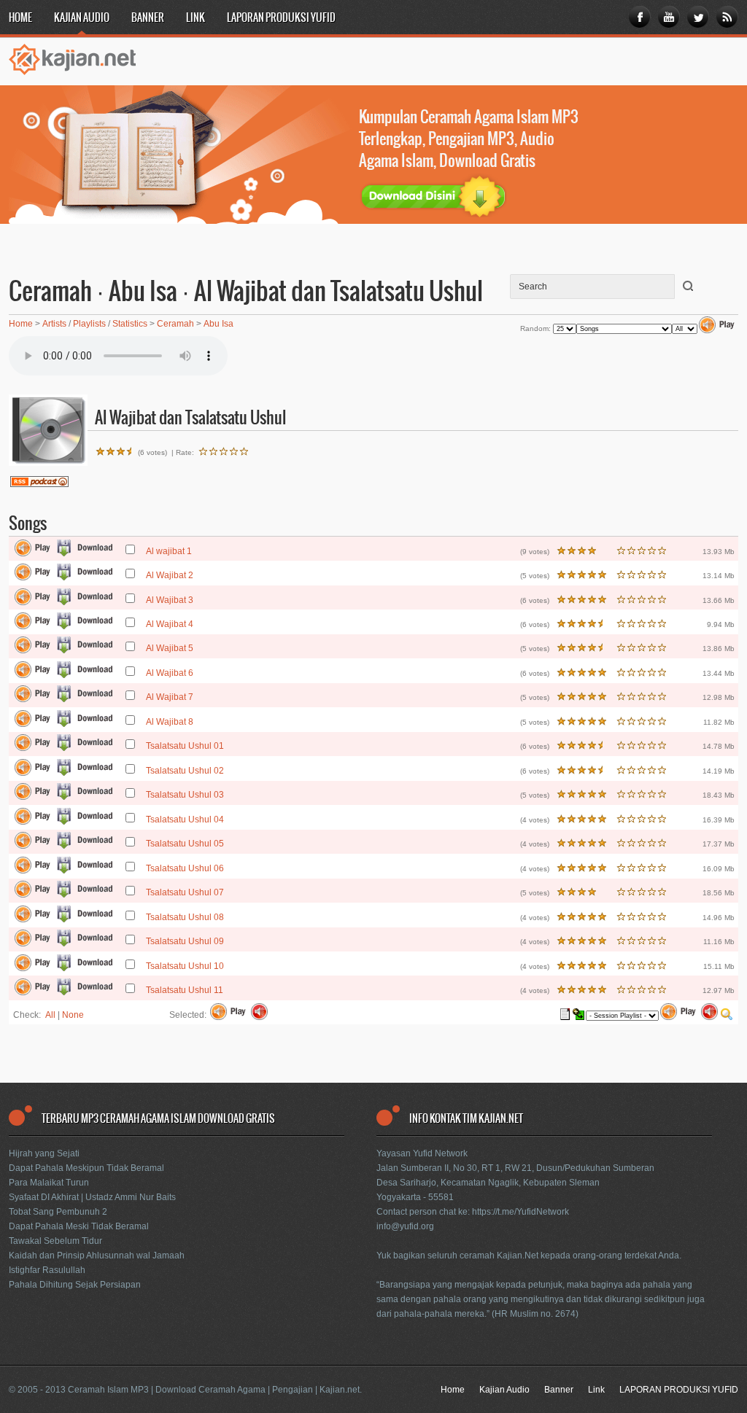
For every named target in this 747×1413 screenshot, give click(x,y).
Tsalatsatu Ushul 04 (185, 819)
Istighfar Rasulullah (47, 1270)
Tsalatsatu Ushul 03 (185, 795)
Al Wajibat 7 (169, 697)
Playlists (89, 324)
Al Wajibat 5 (169, 648)
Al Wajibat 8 (169, 722)
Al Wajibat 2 (169, 575)
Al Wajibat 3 (169, 600)
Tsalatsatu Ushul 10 (185, 966)
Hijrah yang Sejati (44, 1153)
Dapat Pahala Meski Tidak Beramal (79, 1226)
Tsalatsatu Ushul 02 (185, 771)
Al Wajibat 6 (169, 673)
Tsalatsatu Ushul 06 (185, 868)
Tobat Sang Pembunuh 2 (58, 1212)
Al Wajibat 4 (169, 624)
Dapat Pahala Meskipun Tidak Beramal (86, 1168)
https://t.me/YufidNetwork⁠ (520, 1212)
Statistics (129, 324)
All (50, 1015)
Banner (147, 18)
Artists (54, 324)
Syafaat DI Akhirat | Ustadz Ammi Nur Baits (92, 1197)
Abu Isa (218, 324)
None (73, 1015)
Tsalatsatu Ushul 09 (185, 941)
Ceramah (175, 324)
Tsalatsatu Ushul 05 (185, 843)
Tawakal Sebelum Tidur (55, 1241)
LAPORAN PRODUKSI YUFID (281, 18)
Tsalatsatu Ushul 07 (185, 892)
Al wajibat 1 (169, 551)
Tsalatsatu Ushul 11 (184, 990)
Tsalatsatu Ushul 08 (185, 917)
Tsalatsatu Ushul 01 (185, 746)
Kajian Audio (81, 18)
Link (195, 18)
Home (20, 18)
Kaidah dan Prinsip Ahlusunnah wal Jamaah (97, 1255)
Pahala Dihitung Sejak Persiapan (75, 1285)
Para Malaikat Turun (49, 1183)
